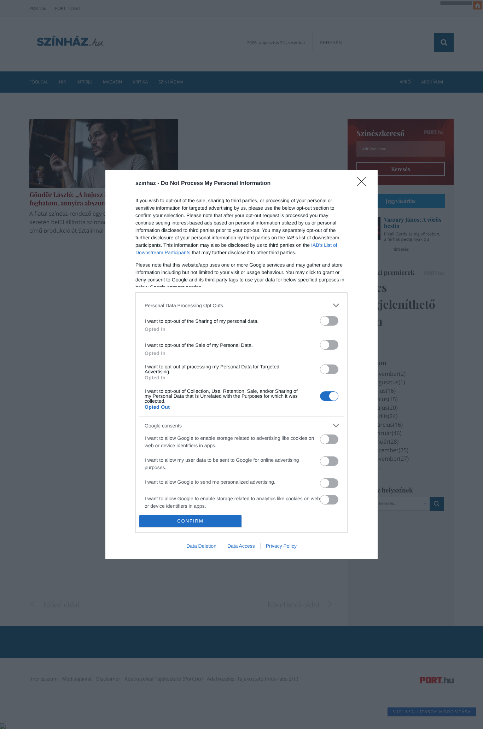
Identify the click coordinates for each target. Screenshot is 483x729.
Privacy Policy (281, 546)
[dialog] (241, 364)
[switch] (329, 321)
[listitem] (241, 305)
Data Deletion (201, 546)
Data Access (241, 546)
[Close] (364, 184)
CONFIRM (190, 521)
